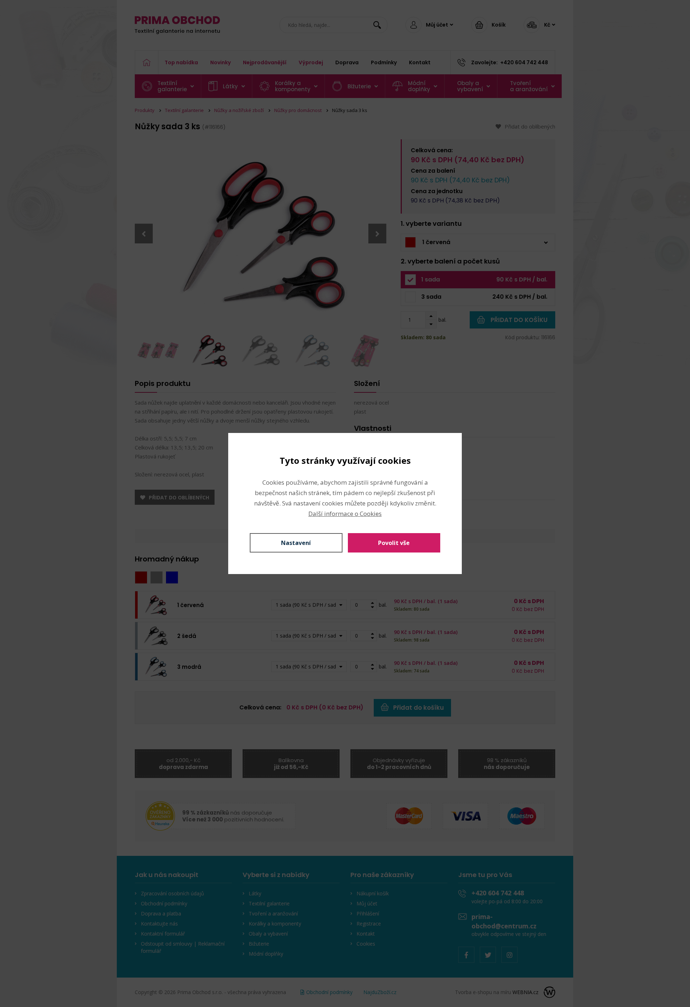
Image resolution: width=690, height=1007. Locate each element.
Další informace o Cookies (345, 513)
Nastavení (296, 543)
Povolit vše (394, 543)
